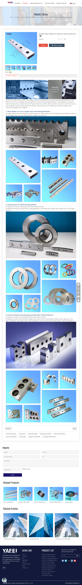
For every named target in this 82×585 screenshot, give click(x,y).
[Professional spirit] (41, 525)
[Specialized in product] (15, 525)
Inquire (43, 45)
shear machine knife (11, 436)
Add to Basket (58, 45)
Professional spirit (34, 539)
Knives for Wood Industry (48, 564)
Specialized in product (9, 539)
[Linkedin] (66, 560)
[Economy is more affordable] (67, 525)
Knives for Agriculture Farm (49, 566)
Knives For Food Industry (48, 568)
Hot (23, 558)
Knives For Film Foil (47, 569)
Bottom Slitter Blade (8, 502)
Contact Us (25, 568)
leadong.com (76, 583)
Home (23, 554)
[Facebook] (63, 560)
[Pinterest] (75, 560)
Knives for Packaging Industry (49, 560)
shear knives (22, 434)
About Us (24, 562)
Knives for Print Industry (48, 562)
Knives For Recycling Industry (49, 558)
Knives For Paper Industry (48, 556)
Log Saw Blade (53, 502)
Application (25, 560)
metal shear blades (11, 434)
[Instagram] (72, 560)
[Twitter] (69, 560)
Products (24, 556)
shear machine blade (59, 434)
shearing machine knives (49, 436)
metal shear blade (32, 434)
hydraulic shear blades (34, 436)
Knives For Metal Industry (48, 554)
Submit (12, 475)
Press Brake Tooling (47, 575)
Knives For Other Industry (48, 571)
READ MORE (4, 568)
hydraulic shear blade (45, 434)
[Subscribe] (76, 555)
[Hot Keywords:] (66, 3)
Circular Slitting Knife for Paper (41, 502)
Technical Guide (26, 564)
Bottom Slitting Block (24, 502)
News (23, 566)
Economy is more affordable (63, 539)
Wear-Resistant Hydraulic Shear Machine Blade (72, 502)
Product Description (12, 75)
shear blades (22, 436)
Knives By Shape (46, 573)
